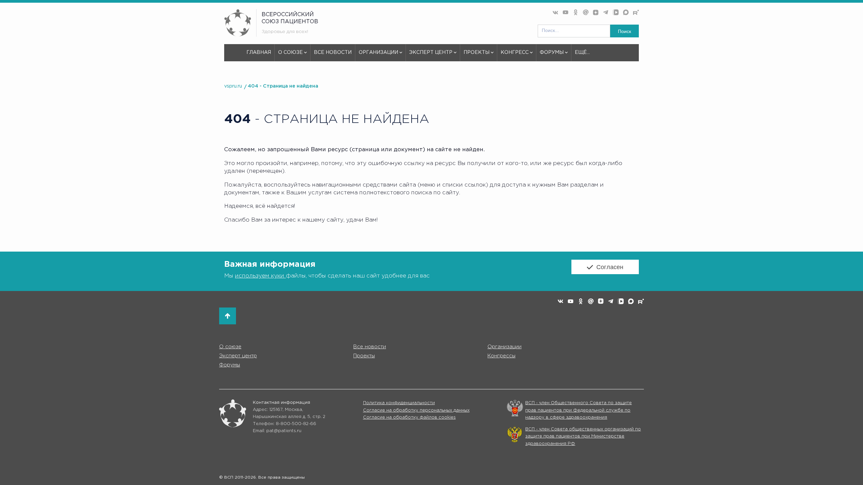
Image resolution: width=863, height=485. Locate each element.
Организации (378, 52)
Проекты (476, 52)
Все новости (333, 52)
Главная (258, 52)
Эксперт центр (430, 52)
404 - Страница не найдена (283, 86)
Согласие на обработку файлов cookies (409, 417)
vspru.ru (233, 86)
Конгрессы (501, 356)
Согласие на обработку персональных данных (416, 410)
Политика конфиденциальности (399, 403)
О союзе (290, 52)
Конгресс (515, 52)
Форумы (552, 52)
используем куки (260, 276)
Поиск (624, 31)
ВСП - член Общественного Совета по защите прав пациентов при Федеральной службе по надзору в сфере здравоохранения (578, 410)
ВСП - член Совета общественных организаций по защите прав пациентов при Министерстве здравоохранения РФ (583, 436)
